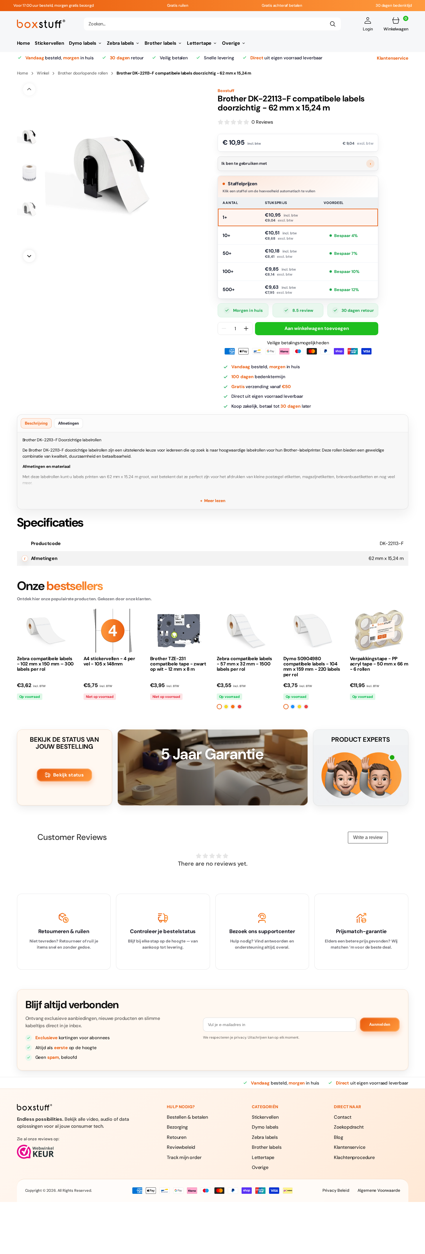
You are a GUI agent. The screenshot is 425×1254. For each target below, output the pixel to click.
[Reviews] (76, 1152)
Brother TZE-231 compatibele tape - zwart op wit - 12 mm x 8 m (178, 664)
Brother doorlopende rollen (83, 73)
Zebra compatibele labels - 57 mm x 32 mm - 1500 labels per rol (244, 664)
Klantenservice (392, 57)
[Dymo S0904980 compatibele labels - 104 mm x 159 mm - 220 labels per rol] (312, 631)
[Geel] (226, 706)
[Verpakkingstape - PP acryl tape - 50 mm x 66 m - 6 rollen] (379, 631)
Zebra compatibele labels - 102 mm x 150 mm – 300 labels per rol (45, 664)
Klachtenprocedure (354, 1157)
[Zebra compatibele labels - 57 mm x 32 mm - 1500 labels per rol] (246, 631)
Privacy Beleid (335, 1190)
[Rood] (239, 706)
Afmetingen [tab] (68, 423)
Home (22, 73)
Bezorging (177, 1127)
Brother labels (267, 1147)
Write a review (368, 837)
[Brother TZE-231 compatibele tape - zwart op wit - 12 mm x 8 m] (179, 631)
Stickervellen (265, 1117)
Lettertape (263, 1157)
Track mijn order (184, 1157)
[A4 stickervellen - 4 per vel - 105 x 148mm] (113, 631)
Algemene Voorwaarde (379, 1190)
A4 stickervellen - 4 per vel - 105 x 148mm (109, 661)
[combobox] (212, 24)
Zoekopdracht (349, 1127)
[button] (368, 24)
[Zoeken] (332, 23)
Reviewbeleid (181, 1147)
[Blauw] (292, 706)
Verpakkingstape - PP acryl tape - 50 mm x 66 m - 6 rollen (379, 664)
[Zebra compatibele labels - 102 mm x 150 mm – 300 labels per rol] (46, 631)
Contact (342, 1117)
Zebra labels (265, 1137)
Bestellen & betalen (187, 1117)
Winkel (43, 73)
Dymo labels (265, 1127)
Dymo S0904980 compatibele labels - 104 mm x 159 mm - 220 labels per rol (311, 667)
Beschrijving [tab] (36, 423)
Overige (260, 1167)
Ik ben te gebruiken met (296, 163)
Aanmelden (379, 1024)
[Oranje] (232, 706)
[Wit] (219, 706)
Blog (338, 1137)
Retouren (176, 1137)
